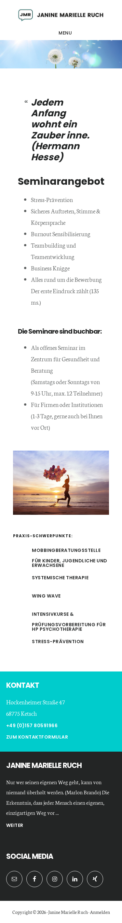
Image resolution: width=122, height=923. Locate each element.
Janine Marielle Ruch (61, 14)
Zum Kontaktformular (37, 737)
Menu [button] (65, 33)
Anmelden (100, 912)
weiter (14, 826)
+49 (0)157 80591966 (32, 725)
